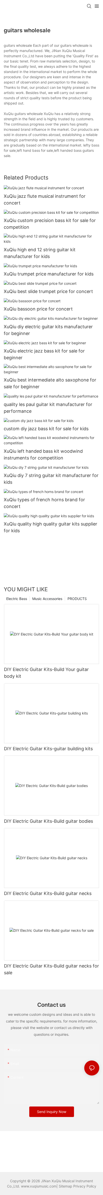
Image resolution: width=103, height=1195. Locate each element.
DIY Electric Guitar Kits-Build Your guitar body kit (46, 673)
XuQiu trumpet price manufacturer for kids (49, 273)
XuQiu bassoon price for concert (38, 309)
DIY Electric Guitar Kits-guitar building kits (48, 748)
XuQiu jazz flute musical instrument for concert (45, 200)
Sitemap (65, 1186)
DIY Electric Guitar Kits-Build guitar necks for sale (51, 969)
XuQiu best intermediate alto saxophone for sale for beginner (50, 383)
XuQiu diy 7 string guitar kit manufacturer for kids (51, 479)
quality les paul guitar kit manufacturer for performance (48, 408)
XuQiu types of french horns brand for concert (44, 503)
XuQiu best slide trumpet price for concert (48, 291)
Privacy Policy (84, 1186)
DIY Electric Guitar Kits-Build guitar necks (48, 893)
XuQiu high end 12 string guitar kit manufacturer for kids (40, 253)
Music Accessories (47, 598)
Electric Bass (16, 598)
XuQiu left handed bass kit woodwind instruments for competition (43, 454)
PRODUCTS (77, 598)
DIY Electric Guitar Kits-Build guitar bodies (48, 821)
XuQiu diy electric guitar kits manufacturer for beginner (48, 330)
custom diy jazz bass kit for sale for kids (46, 428)
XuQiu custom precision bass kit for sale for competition (50, 224)
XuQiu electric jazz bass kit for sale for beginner (44, 354)
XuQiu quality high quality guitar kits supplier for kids (50, 527)
